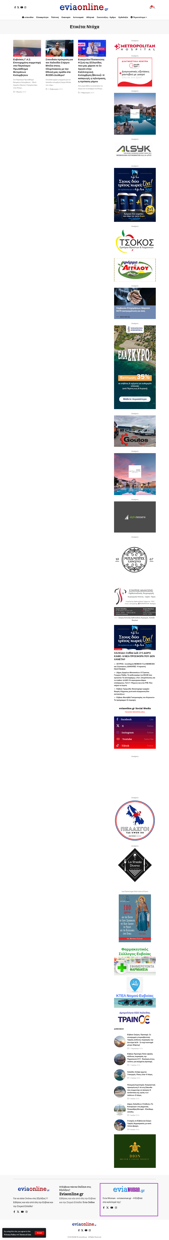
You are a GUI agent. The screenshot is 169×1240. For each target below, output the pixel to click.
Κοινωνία (118, 649)
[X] (18, 7)
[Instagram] (25, 7)
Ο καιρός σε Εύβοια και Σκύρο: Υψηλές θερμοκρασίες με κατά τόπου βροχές (139, 1123)
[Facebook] (15, 7)
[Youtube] (135, 739)
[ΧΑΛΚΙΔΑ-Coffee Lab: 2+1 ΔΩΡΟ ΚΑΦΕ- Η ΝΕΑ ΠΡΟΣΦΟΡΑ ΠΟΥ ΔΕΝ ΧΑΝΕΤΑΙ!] (135, 637)
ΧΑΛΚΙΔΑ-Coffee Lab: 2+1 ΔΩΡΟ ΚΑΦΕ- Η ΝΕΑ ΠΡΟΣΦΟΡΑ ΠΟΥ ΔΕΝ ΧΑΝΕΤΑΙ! (134, 656)
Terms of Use (25, 1234)
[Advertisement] (134, 775)
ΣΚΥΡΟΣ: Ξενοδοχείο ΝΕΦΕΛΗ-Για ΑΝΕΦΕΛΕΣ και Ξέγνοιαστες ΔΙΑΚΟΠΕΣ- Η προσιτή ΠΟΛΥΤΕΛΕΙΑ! (134, 666)
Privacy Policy (10, 1234)
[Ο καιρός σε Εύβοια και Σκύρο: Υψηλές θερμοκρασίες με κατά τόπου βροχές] (120, 1125)
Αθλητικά (17, 55)
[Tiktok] (135, 746)
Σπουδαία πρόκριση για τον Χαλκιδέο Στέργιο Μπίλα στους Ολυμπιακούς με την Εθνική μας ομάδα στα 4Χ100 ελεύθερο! (59, 67)
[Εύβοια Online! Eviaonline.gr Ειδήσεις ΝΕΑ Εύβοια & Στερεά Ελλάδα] (84, 7)
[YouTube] (22, 7)
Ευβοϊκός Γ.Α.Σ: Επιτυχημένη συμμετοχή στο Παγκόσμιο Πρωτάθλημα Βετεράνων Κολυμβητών (27, 67)
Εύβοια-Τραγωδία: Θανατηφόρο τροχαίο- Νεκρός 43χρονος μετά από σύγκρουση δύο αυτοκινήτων (132, 691)
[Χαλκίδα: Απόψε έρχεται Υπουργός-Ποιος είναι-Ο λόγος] (120, 1075)
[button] (39, 1233)
